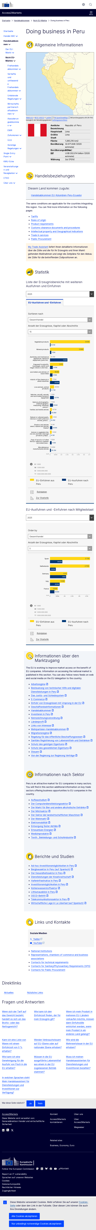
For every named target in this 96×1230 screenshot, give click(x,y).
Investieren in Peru (40, 714)
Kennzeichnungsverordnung (45, 718)
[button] (59, 83)
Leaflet (48, 118)
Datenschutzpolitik (11, 1184)
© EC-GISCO (39, 118)
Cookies (6, 1180)
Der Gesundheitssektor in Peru (47, 873)
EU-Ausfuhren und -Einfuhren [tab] (44, 302)
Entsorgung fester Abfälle (44, 826)
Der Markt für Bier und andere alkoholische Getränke (58, 807)
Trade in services (39, 235)
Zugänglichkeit (9, 1190)
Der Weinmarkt (38, 818)
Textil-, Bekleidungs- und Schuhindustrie (52, 837)
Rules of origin (38, 220)
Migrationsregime (40, 733)
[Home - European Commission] (20, 1162)
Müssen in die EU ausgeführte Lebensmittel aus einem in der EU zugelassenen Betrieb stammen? (47, 1064)
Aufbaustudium (39, 800)
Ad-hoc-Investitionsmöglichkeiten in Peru (52, 865)
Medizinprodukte (40, 833)
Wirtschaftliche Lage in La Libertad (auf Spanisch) (57, 903)
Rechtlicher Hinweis (11, 1187)
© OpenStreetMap (61, 118)
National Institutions (41, 951)
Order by (32, 530)
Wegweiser (79, 1127)
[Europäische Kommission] (7, 4)
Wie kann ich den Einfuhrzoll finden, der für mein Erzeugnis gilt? (47, 1015)
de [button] (83, 4)
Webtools (29, 118)
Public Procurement (41, 239)
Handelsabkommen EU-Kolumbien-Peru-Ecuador (56, 195)
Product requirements (42, 224)
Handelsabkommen (41, 710)
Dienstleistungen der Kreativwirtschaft (51, 877)
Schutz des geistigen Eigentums (47, 744)
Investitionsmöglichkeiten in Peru (48, 884)
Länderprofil (37, 721)
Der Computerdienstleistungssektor (49, 803)
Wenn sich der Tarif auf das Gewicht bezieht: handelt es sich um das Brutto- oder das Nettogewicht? (14, 1019)
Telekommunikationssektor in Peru (49, 899)
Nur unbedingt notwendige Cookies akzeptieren (36, 1223)
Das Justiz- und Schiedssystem (47, 695)
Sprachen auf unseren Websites (17, 1177)
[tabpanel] (60, 405)
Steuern (35, 751)
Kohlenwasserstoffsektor (44, 888)
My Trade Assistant (38, 247)
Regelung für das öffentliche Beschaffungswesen (56, 736)
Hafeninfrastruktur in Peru (44, 880)
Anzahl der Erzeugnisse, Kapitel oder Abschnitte (53, 325)
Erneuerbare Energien (42, 830)
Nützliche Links (35, 992)
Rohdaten (42, 492)
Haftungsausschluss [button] (59, 120)
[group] (60, 83)
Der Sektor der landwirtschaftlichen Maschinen (55, 815)
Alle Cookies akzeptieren (24, 1216)
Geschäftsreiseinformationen (46, 706)
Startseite (6, 20)
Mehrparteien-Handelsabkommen (48, 729)
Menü (91, 14)
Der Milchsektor (39, 811)
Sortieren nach (35, 313)
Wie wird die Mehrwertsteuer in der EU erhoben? (79, 1043)
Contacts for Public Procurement (48, 970)
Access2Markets (10, 1114)
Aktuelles (9, 992)
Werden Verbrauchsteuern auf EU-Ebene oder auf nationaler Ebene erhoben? (48, 1043)
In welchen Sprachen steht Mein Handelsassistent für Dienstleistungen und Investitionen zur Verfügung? (16, 1085)
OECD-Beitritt (38, 895)
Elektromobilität (39, 822)
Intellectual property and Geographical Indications (57, 231)
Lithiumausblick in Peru (43, 892)
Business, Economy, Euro (62, 1145)
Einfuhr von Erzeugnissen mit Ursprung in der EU (56, 703)
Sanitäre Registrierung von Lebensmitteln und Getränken (60, 740)
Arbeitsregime (38, 684)
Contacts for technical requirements (49, 962)
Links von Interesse (41, 725)
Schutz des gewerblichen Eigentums (50, 748)
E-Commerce (38, 699)
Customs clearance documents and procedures (55, 227)
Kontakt (65, 1168)
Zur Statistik (42, 498)
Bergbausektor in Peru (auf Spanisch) (50, 869)
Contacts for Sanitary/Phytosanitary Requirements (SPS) (60, 966)
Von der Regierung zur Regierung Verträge (53, 755)
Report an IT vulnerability (14, 1174)
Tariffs (34, 216)
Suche (90, 4)
